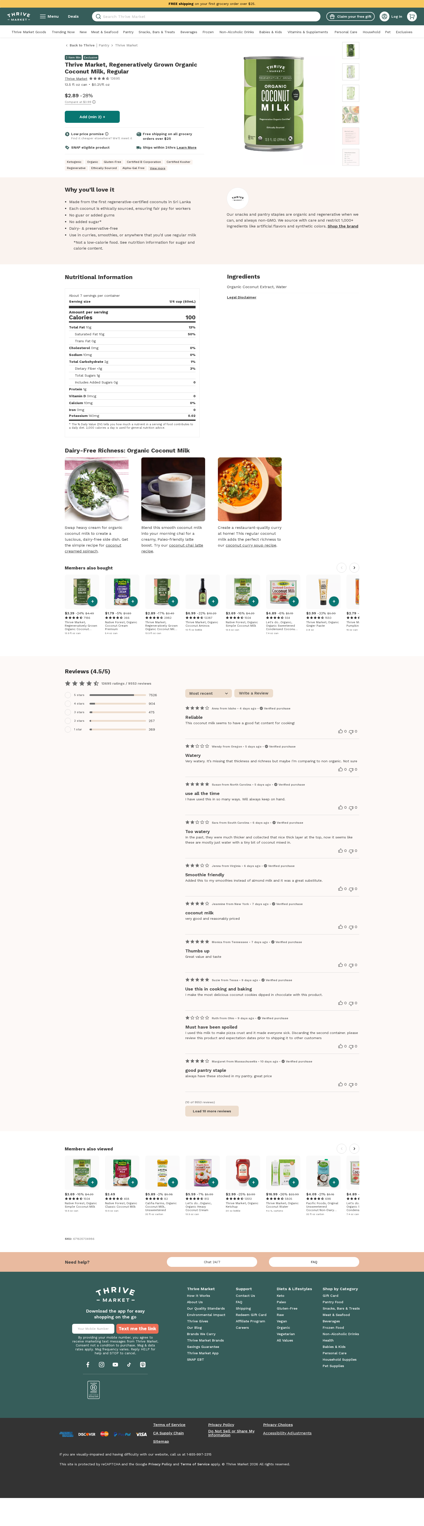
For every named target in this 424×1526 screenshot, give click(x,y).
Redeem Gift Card (251, 1315)
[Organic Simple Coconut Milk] (243, 592)
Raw (280, 1315)
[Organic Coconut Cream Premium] (122, 592)
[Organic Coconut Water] (283, 1173)
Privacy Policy (221, 1425)
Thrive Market (76, 79)
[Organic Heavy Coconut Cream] (203, 1173)
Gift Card (330, 1296)
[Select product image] (350, 50)
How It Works (198, 1296)
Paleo (281, 1302)
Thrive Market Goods (29, 32)
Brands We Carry (201, 1334)
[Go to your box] (412, 16)
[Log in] (384, 16)
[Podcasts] (143, 1364)
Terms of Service (169, 1425)
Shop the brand (343, 226)
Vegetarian (286, 1334)
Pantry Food (333, 1302)
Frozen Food (333, 1327)
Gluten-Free (287, 1308)
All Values (285, 1340)
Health (328, 1340)
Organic (283, 1327)
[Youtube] (115, 1364)
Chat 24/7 (212, 1262)
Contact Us (245, 1296)
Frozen (208, 32)
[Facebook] (88, 1364)
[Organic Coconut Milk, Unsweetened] (162, 1173)
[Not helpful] (351, 732)
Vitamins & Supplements (308, 32)
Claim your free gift (354, 16)
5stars (79, 695)
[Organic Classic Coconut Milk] (122, 1173)
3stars (79, 712)
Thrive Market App (203, 1353)
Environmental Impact (206, 1315)
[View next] (354, 568)
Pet (388, 32)
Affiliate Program (250, 1321)
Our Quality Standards (206, 1308)
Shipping (243, 1308)
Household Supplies (340, 1359)
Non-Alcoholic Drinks (236, 32)
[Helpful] (340, 731)
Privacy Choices (278, 1425)
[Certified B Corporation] (94, 1390)
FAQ (314, 1262)
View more (157, 168)
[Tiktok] (129, 1364)
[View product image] (274, 104)
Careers (242, 1327)
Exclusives (404, 32)
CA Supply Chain (168, 1433)
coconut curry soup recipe (251, 545)
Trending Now (63, 32)
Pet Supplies (333, 1366)
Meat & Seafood (104, 32)
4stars (79, 703)
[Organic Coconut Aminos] (203, 592)
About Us (195, 1302)
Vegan (282, 1321)
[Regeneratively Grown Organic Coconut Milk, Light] (162, 592)
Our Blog (194, 1327)
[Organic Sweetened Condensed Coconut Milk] (283, 592)
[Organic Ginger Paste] (323, 592)
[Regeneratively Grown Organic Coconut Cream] (82, 592)
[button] (412, 16)
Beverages (188, 32)
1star (78, 729)
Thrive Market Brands (205, 1340)
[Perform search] (97, 16)
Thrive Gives (197, 1321)
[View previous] (341, 568)
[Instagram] (101, 1364)
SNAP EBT (195, 1359)
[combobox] (206, 16)
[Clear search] (318, 16)
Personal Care (345, 32)
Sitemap (161, 1441)
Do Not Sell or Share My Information (231, 1433)
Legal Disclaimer (241, 297)
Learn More (187, 147)
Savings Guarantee (203, 1347)
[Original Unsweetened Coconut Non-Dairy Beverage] (323, 1173)
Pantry (128, 32)
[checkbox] (112, 695)
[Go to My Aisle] (18, 16)
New (83, 32)
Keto (280, 1296)
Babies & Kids (270, 32)
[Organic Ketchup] (243, 1173)
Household (371, 32)
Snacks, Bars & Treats (157, 32)
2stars (79, 720)
